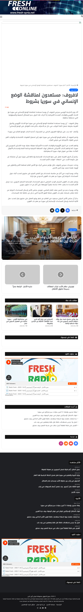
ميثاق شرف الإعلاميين (28, 604)
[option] (41, 238)
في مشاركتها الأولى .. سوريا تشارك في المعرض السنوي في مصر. (16, 321)
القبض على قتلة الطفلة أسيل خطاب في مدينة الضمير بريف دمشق (54, 425)
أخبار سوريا (62, 85)
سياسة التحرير (50, 604)
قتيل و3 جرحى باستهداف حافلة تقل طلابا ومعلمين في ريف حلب (55, 422)
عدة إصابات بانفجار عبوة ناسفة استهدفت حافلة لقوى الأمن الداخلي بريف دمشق (50, 418)
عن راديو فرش (40, 604)
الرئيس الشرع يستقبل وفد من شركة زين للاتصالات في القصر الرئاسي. (55, 239)
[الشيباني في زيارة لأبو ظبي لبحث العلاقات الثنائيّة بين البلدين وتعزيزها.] (41, 311)
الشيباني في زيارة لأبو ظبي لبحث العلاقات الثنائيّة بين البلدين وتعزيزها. (42, 321)
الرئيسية (74, 85)
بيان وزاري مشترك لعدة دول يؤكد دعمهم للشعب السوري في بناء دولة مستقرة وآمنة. (67, 321)
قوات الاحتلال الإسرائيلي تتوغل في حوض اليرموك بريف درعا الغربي (55, 415)
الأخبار (68, 85)
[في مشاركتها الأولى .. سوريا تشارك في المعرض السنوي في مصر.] (16, 311)
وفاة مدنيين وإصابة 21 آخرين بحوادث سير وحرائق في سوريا (57, 412)
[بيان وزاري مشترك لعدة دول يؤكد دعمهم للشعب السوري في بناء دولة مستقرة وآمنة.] (67, 311)
